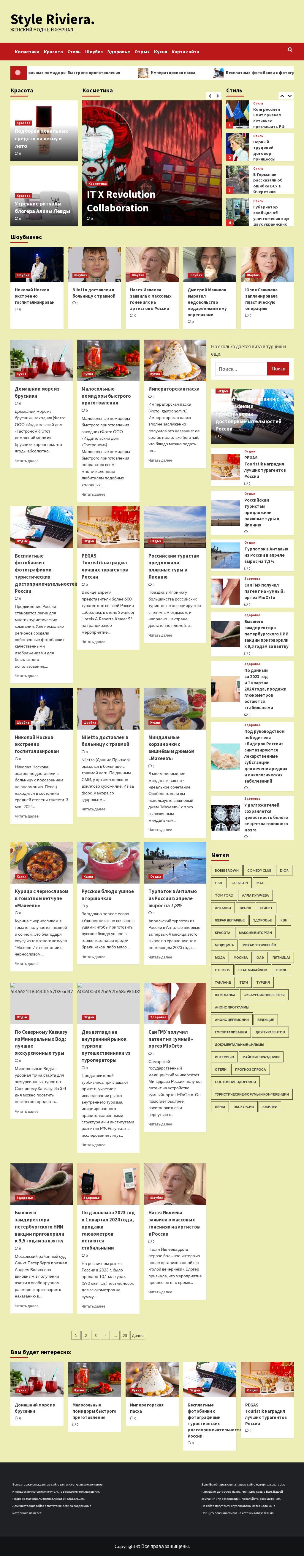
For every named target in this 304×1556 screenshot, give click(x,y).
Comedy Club (259, 870)
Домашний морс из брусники (37, 392)
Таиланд (223, 982)
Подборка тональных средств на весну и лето (41, 138)
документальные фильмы (239, 1044)
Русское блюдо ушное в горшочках (108, 895)
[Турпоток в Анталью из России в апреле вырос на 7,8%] (175, 863)
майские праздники (261, 1057)
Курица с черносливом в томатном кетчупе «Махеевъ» (41, 898)
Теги (244, 982)
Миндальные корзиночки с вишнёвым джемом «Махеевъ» (171, 748)
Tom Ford (224, 895)
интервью (224, 1057)
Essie (219, 883)
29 (125, 1335)
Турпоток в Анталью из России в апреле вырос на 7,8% (172, 898)
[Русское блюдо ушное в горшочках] (108, 863)
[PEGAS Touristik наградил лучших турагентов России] (108, 527)
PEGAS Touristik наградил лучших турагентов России (105, 566)
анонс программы (232, 1007)
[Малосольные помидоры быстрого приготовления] (108, 360)
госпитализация (231, 1032)
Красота (53, 51)
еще (215, 354)
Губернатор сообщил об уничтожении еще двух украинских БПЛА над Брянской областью (271, 192)
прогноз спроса (250, 1069)
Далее (138, 1335)
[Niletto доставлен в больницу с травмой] (94, 264)
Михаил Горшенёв (259, 945)
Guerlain (240, 883)
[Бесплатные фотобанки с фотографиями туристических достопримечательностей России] (41, 527)
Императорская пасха (132, 72)
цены (220, 1107)
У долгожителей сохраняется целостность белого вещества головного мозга (266, 817)
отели (221, 1069)
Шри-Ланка (225, 995)
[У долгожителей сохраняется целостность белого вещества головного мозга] (225, 818)
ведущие (265, 1020)
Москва (241, 957)
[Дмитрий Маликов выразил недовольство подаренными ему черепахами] (209, 264)
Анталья (223, 908)
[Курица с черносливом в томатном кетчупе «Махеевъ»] (41, 863)
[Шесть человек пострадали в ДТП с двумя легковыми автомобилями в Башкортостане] (237, 212)
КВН (284, 920)
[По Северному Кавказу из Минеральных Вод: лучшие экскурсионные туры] (41, 1003)
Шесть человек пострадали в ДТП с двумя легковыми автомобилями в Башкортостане (270, 221)
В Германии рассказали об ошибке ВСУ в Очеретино (268, 150)
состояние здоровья (235, 1082)
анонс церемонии (232, 1020)
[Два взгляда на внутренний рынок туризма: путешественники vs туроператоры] (108, 1003)
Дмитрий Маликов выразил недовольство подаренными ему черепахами (207, 302)
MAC (260, 883)
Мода (220, 957)
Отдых (142, 51)
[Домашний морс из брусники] (41, 360)
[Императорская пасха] (175, 360)
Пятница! (281, 957)
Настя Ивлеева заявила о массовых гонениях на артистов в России (174, 1223)
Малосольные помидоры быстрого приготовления (106, 396)
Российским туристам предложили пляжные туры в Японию (174, 566)
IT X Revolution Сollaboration (121, 201)
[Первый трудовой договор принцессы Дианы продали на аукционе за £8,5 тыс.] (237, 114)
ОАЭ (260, 957)
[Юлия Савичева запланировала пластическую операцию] (267, 264)
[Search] (290, 50)
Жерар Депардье (230, 920)
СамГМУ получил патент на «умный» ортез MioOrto (170, 1039)
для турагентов (270, 1032)
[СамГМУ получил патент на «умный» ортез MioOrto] (175, 1003)
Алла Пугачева (255, 895)
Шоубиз (94, 51)
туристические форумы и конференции (252, 1094)
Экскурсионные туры (264, 995)
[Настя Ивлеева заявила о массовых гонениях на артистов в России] (152, 264)
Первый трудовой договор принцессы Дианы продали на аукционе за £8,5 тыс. (269, 127)
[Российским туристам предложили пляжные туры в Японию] (175, 527)
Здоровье (118, 51)
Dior (284, 870)
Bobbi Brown (227, 870)
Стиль (74, 51)
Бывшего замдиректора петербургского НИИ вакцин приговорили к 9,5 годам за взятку (39, 1226)
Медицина (224, 945)
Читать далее (27, 461)
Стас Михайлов (252, 970)
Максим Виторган (255, 932)
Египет (266, 908)
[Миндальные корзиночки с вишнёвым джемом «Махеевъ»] (175, 708)
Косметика (27, 51)
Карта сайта (185, 51)
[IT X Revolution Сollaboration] (152, 163)
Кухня (160, 51)
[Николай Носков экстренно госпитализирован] (37, 264)
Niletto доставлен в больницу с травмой (105, 741)
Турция (263, 982)
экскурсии (244, 1107)
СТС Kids (222, 970)
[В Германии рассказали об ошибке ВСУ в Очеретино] (237, 147)
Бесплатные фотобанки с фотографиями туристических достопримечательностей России (46, 573)
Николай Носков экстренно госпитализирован (35, 296)
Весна (245, 908)
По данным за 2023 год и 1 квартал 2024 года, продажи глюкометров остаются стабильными (108, 1230)
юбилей (269, 1107)
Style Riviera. (52, 19)
